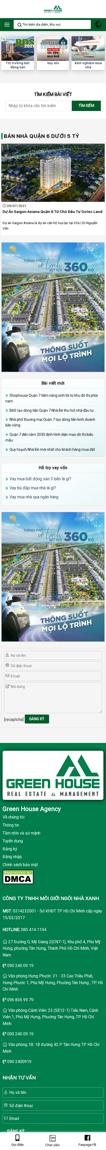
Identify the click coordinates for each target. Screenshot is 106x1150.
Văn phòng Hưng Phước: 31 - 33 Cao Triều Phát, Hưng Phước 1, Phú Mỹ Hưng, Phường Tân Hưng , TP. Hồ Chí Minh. (53, 983)
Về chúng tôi (13, 817)
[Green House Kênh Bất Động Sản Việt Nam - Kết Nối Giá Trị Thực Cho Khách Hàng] (53, 9)
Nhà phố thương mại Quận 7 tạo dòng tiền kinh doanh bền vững (50, 422)
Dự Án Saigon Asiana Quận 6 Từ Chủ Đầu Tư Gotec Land (52, 212)
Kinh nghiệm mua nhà (88, 65)
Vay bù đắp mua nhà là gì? (33, 487)
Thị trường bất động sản (18, 65)
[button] (7, 24)
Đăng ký (10, 848)
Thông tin (11, 825)
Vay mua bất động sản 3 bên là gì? (40, 478)
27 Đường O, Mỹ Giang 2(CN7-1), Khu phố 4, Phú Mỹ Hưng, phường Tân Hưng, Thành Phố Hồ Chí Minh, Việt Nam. (52, 948)
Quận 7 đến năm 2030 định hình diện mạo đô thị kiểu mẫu (49, 437)
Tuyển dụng (13, 840)
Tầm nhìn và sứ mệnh (21, 833)
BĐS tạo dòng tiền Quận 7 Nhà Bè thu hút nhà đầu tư (52, 410)
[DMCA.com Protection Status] (18, 876)
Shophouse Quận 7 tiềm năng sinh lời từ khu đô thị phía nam (51, 398)
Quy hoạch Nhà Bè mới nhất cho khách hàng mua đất (52, 449)
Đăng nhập (12, 856)
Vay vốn (53, 63)
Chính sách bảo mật (20, 864)
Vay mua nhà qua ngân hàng (34, 497)
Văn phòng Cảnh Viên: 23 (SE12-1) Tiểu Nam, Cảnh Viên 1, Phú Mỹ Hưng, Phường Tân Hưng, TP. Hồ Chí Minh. (50, 1017)
